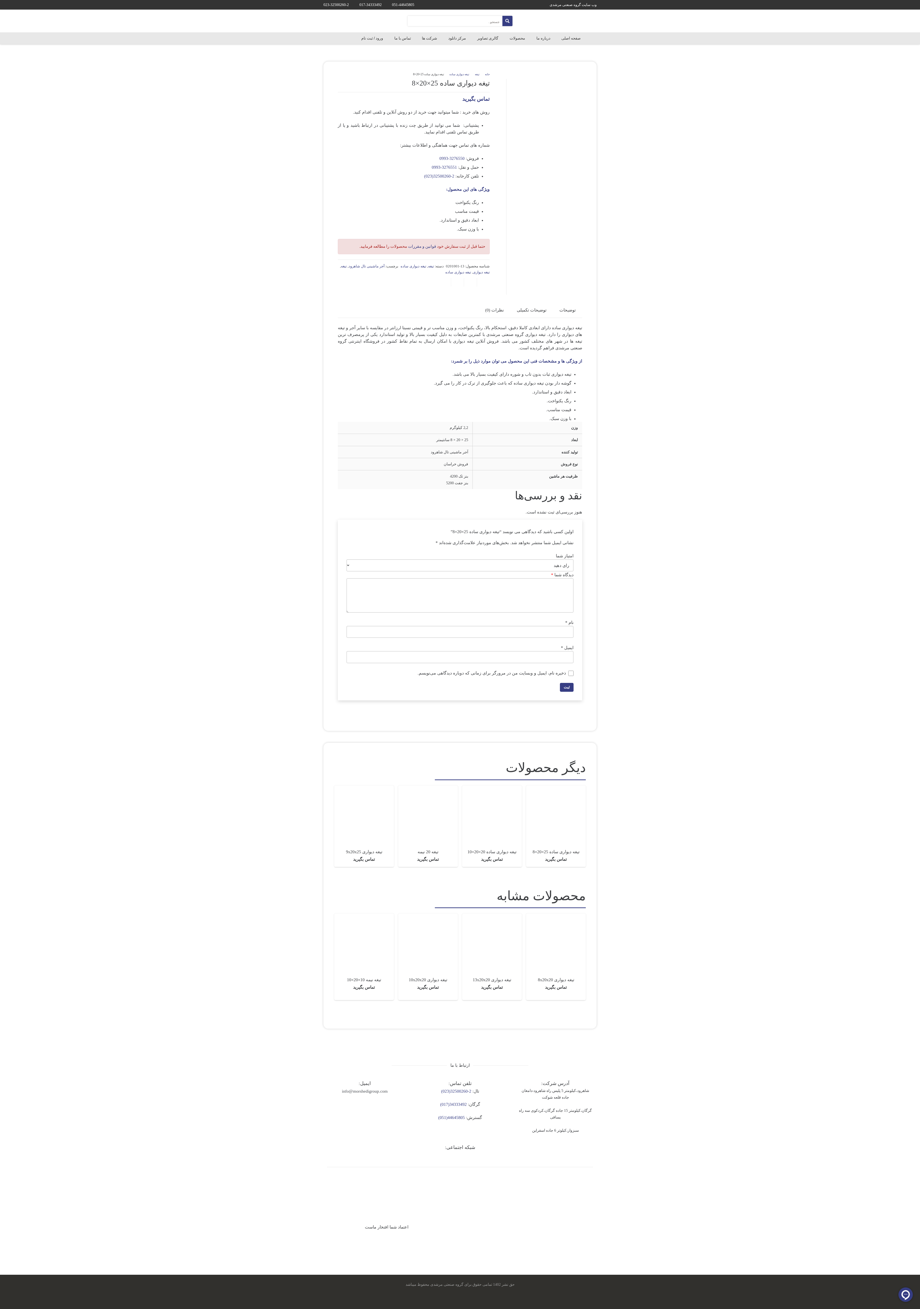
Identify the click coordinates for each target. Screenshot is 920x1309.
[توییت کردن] (470, 282)
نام (569, 622)
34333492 (458, 1104)
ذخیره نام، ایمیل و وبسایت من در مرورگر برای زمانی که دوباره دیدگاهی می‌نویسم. (492, 673)
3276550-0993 (452, 158)
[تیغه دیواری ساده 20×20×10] (492, 788)
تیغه (477, 74)
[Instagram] (474, 1158)
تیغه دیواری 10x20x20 (428, 979)
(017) (444, 1104)
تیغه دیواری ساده (459, 74)
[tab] (567, 310)
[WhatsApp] (446, 1158)
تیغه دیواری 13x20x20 (492, 979)
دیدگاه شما (562, 574)
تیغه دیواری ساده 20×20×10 (492, 851)
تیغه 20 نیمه (428, 851)
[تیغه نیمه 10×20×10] (364, 916)
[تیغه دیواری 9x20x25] (364, 788)
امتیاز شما (565, 556)
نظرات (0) (494, 310)
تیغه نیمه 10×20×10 (364, 979)
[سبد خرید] (330, 38)
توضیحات (567, 310)
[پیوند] (581, 21)
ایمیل (567, 647)
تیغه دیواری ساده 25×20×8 (556, 851)
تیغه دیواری (481, 272)
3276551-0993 (444, 167)
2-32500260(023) (439, 176)
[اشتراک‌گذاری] (483, 282)
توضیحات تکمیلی (531, 310)
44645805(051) (451, 1117)
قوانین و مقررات (422, 246)
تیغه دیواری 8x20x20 (556, 979)
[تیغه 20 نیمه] (428, 788)
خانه (487, 74)
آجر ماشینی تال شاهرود (367, 266)
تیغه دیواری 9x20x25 (364, 851)
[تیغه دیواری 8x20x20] (556, 916)
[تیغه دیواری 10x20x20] (428, 916)
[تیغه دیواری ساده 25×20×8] (556, 788)
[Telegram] (460, 1158)
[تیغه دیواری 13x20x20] (492, 916)
